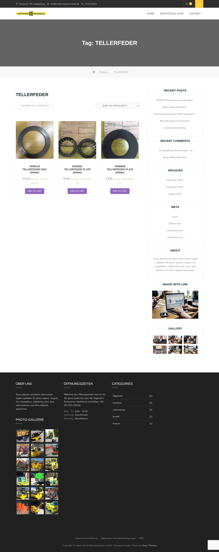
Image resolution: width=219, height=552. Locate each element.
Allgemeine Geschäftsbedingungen (118, 538)
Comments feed (175, 230)
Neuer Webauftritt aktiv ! (175, 107)
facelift (116, 416)
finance (116, 423)
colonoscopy (119, 409)
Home (150, 13)
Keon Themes (149, 545)
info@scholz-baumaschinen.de (65, 4)
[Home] (94, 72)
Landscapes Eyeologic (175, 127)
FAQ (141, 538)
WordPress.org (174, 237)
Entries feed (175, 223)
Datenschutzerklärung (86, 538)
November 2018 (175, 187)
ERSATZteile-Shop (172, 13)
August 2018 (174, 194)
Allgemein (118, 396)
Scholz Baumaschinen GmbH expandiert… (175, 114)
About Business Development (175, 121)
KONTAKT (195, 13)
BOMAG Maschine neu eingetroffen (175, 100)
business (117, 402)
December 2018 (175, 180)
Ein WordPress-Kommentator (174, 150)
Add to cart (35, 191)
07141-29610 (91, 4)
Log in (175, 216)
